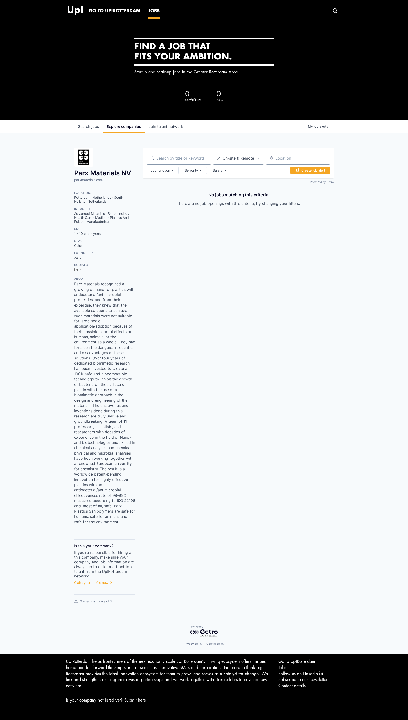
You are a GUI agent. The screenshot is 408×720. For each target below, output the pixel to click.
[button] (163, 170)
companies (123, 126)
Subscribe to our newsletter (302, 680)
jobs (88, 126)
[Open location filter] (324, 158)
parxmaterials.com (88, 180)
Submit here (135, 700)
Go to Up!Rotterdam (296, 661)
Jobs (282, 667)
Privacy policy (193, 643)
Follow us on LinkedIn (298, 674)
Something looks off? (96, 601)
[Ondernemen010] (75, 9)
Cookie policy (215, 643)
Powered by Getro (322, 182)
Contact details (292, 686)
